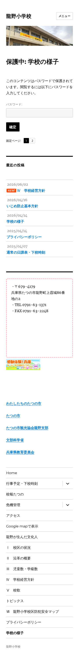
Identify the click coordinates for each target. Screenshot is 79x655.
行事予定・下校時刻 (22, 484)
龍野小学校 (18, 16)
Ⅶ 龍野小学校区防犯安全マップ (32, 612)
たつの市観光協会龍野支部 (27, 428)
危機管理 (13, 505)
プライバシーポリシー (23, 622)
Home (11, 473)
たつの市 (13, 415)
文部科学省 (15, 440)
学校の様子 (15, 633)
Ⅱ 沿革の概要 (18, 558)
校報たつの (15, 494)
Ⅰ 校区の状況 (18, 548)
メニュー (64, 16)
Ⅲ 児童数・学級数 (22, 569)
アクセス (13, 516)
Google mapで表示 (22, 526)
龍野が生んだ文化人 (22, 537)
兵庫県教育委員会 (20, 452)
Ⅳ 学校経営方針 (20, 580)
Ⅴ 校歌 (13, 590)
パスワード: (14, 104)
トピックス (15, 601)
